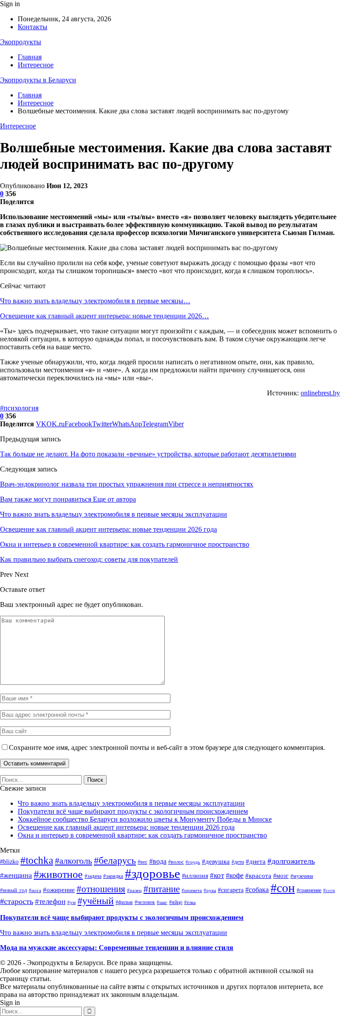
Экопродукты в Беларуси (38, 80)
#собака (257, 889)
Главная (30, 57)
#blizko (9, 861)
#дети (238, 862)
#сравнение (309, 890)
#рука (210, 890)
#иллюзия (195, 876)
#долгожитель (291, 861)
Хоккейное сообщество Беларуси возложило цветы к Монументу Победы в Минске (145, 819)
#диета (256, 861)
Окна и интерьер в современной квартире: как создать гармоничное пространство (142, 835)
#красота (258, 875)
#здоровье (152, 873)
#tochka (36, 860)
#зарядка (113, 876)
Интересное (36, 65)
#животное (58, 874)
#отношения (101, 889)
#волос (176, 862)
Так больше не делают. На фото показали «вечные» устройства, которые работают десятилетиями (148, 454)
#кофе (234, 875)
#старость (16, 901)
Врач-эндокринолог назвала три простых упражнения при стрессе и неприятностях (126, 484)
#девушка (216, 861)
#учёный (95, 900)
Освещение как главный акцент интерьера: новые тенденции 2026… (104, 316)
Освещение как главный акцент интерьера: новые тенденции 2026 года (126, 827)
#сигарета (230, 890)
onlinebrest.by (320, 393)
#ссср (329, 890)
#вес (142, 862)
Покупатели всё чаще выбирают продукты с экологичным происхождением (133, 811)
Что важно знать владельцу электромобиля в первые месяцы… (95, 301)
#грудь (192, 862)
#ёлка (190, 902)
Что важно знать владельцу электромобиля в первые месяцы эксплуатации (131, 803)
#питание (161, 889)
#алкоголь (73, 860)
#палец (134, 890)
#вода (157, 861)
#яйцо (175, 902)
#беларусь (115, 860)
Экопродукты (20, 42)
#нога (35, 890)
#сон (282, 888)
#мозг (281, 876)
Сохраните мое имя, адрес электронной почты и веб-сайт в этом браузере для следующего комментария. (167, 747)
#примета (192, 890)
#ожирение (59, 889)
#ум (71, 902)
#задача (93, 876)
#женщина (16, 875)
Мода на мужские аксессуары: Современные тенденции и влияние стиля (116, 947)
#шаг (162, 902)
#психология (19, 408)
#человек (145, 902)
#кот (217, 875)
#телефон (50, 901)
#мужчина (301, 876)
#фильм (124, 902)
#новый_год (13, 890)
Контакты (32, 27)
